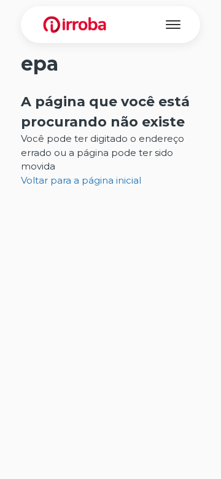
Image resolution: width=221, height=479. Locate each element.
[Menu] (173, 24)
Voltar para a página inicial (81, 180)
